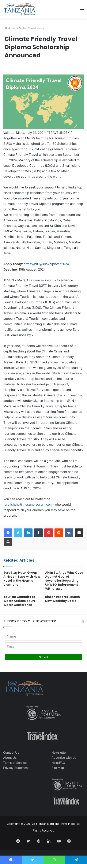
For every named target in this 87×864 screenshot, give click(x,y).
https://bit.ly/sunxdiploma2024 (46, 264)
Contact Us (11, 752)
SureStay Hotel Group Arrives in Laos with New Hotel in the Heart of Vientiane (21, 578)
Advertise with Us (64, 757)
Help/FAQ (58, 762)
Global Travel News (31, 28)
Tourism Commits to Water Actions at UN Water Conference (19, 601)
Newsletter (59, 752)
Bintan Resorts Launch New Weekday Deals (62, 599)
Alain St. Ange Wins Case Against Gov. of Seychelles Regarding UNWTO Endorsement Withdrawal (64, 580)
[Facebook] (8, 532)
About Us (9, 757)
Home (11, 28)
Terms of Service (15, 762)
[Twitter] (18, 532)
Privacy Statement (16, 767)
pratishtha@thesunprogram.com (28, 504)
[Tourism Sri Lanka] (19, 9)
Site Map (58, 767)
